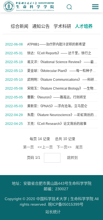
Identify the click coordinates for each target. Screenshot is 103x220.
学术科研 (62, 26)
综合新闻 (19, 26)
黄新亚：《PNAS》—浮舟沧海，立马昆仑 (57, 106)
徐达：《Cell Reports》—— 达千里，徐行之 (59, 53)
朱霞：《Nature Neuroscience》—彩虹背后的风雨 (63, 115)
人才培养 (84, 26)
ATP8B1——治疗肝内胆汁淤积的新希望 (56, 44)
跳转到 (73, 157)
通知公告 (41, 26)
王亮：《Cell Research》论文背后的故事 (57, 124)
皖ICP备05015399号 (65, 204)
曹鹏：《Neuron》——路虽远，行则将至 (56, 97)
